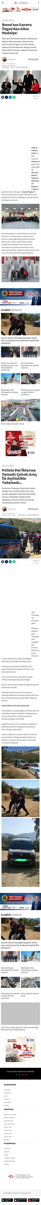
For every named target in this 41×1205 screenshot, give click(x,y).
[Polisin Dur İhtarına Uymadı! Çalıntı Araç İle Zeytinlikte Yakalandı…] (10, 353)
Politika (6, 1099)
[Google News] (36, 98)
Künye (6, 1155)
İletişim (6, 1164)
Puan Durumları (9, 1124)
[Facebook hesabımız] (16, 1075)
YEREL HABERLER (22, 67)
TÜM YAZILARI (33, 59)
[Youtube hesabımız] (26, 1075)
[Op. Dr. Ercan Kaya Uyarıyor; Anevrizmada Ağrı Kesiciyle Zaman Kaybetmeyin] (20, 1013)
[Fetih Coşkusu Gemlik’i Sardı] (20, 410)
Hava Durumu (8, 1121)
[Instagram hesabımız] (22, 1075)
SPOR (12, 67)
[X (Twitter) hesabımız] (19, 1075)
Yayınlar (6, 1140)
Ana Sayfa (7, 1149)
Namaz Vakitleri (9, 1118)
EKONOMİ (7, 1093)
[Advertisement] (20, 123)
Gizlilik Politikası (9, 1158)
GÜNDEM (6, 67)
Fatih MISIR (11, 59)
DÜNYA (6, 1106)
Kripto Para (8, 1127)
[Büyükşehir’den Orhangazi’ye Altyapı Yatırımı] (10, 380)
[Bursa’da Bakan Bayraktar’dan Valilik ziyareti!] (30, 353)
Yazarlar (6, 1152)
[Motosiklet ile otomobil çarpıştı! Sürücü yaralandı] (30, 380)
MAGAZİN (7, 1102)
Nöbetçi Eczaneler (10, 1114)
